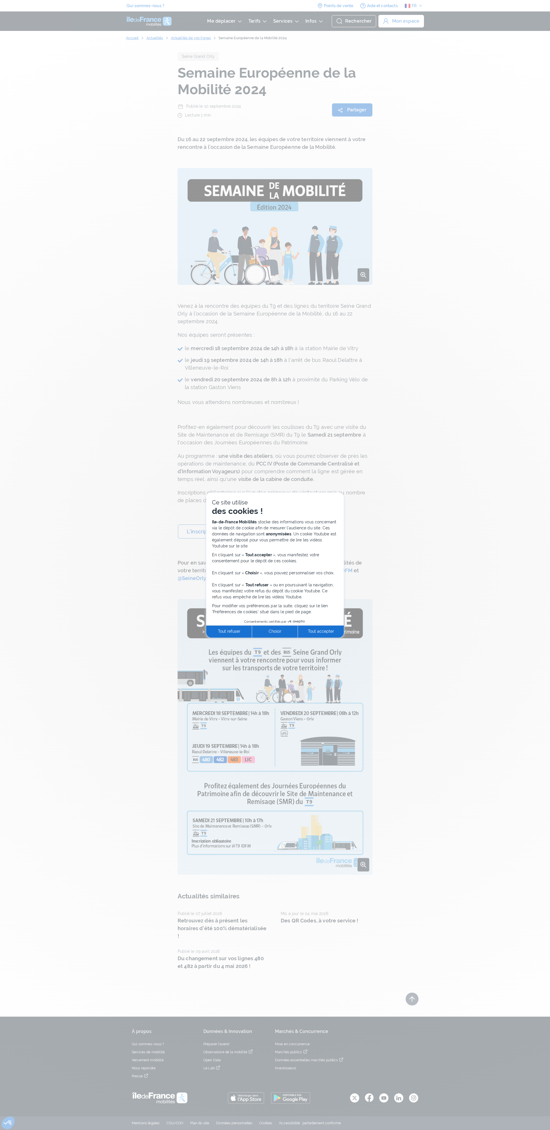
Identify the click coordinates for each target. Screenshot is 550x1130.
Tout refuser (229, 631)
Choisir (275, 631)
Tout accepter (321, 631)
